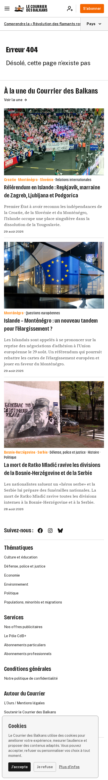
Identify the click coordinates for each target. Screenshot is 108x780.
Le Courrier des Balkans (36, 8)
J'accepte (19, 767)
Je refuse (45, 767)
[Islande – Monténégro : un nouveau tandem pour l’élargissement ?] (54, 275)
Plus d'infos (69, 767)
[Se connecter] (71, 9)
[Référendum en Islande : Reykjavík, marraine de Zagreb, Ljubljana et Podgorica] (54, 141)
